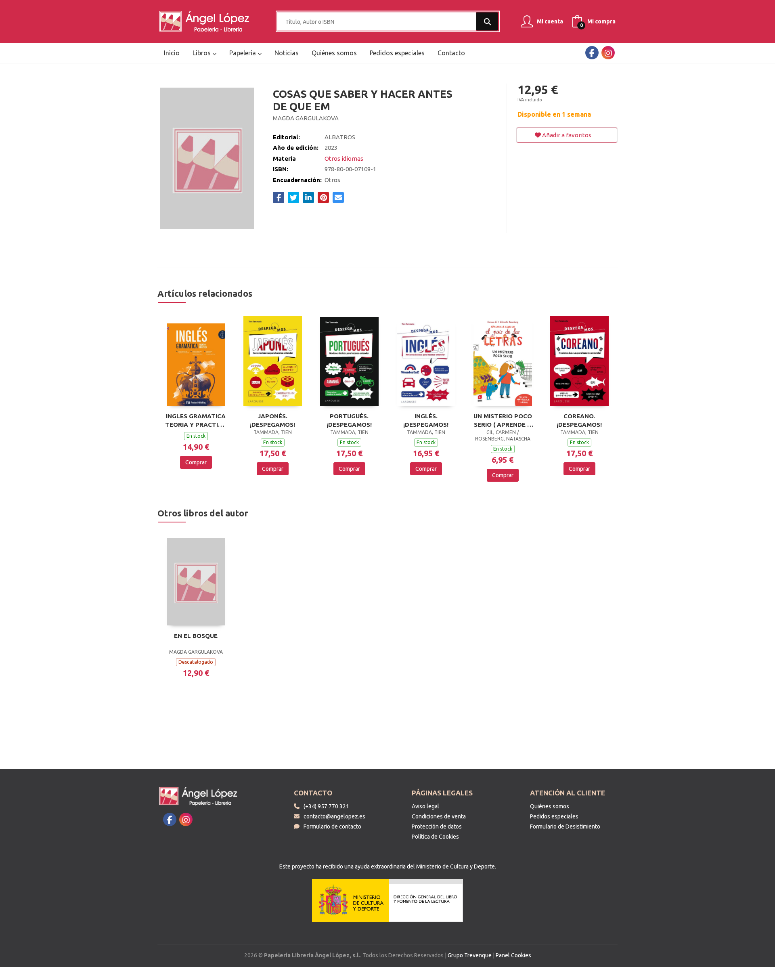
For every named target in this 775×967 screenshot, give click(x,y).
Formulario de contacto (332, 826)
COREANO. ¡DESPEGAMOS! (579, 420)
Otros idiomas (344, 158)
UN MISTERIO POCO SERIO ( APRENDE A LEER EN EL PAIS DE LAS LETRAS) (502, 420)
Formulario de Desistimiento (565, 826)
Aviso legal (425, 806)
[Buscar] (487, 22)
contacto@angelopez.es (334, 816)
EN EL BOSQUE (196, 635)
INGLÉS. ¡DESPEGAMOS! (425, 420)
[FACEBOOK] (592, 52)
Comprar (196, 462)
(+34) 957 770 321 (326, 806)
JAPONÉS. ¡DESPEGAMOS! (272, 420)
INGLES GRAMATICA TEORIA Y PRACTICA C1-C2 (195, 420)
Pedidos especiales (554, 816)
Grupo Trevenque (470, 955)
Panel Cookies (513, 955)
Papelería (243, 53)
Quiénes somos (549, 806)
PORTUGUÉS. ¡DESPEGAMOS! (349, 420)
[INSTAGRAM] (608, 52)
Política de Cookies (435, 836)
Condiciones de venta (439, 816)
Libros (202, 53)
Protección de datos (437, 826)
